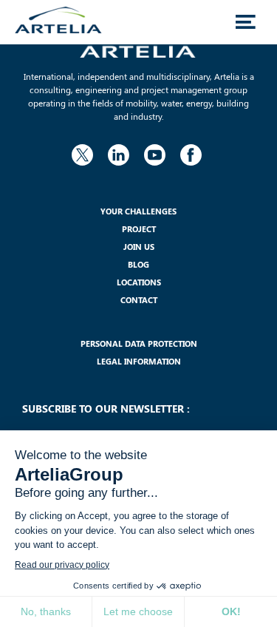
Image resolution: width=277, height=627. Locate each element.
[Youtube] (155, 152)
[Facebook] (191, 152)
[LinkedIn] (119, 152)
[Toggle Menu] (245, 22)
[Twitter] (83, 152)
